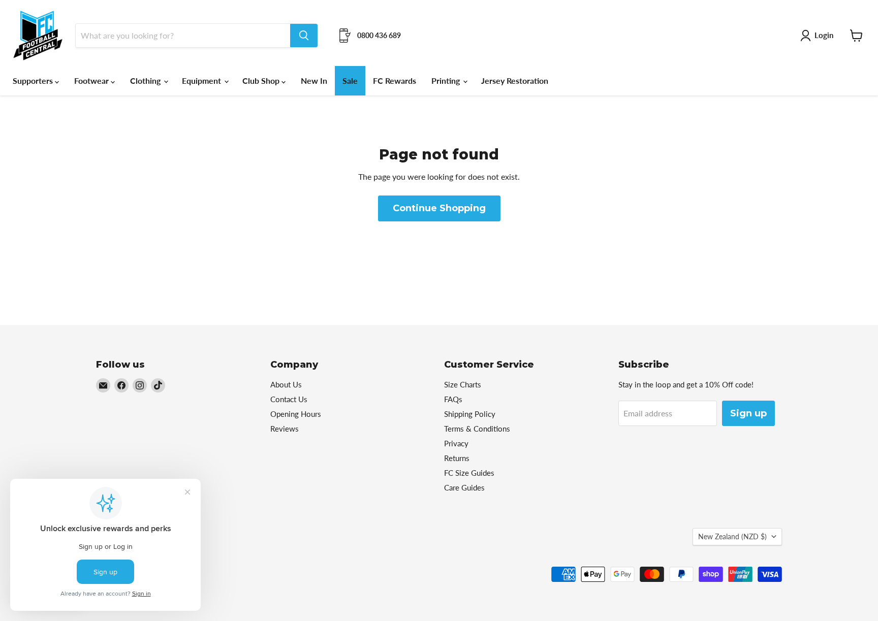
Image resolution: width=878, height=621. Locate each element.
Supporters (34, 80)
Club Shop (261, 80)
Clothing (146, 80)
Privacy (456, 443)
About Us (286, 384)
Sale (350, 80)
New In (314, 80)
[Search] (304, 35)
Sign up (748, 413)
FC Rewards (394, 80)
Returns (456, 458)
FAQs (453, 399)
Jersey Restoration (514, 80)
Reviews (284, 428)
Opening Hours (295, 413)
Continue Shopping (439, 208)
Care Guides (464, 487)
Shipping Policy (469, 413)
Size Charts (462, 384)
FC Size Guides (469, 472)
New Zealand (732, 536)
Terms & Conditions (477, 428)
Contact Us (288, 399)
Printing (446, 80)
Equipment (202, 80)
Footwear (92, 80)
